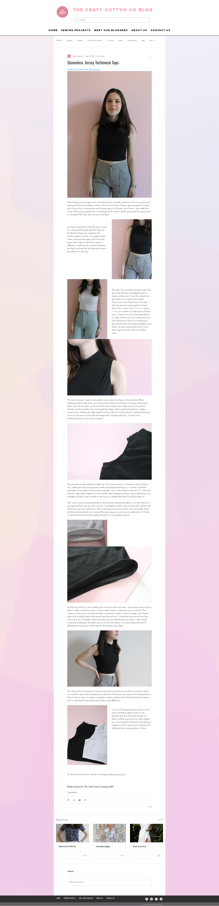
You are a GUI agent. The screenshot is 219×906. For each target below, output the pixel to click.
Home (121, 40)
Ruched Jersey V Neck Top (67, 846)
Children (80, 40)
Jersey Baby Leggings (103, 846)
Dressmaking (132, 40)
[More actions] (150, 56)
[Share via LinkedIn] (79, 800)
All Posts (59, 40)
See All (160, 820)
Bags (143, 40)
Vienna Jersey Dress (139, 846)
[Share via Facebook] (68, 800)
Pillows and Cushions (95, 40)
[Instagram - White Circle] (161, 899)
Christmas (110, 40)
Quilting (69, 40)
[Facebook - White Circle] (146, 899)
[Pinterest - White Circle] (156, 899)
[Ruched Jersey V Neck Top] (72, 833)
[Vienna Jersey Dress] (146, 833)
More (151, 40)
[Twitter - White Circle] (151, 899)
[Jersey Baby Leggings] (109, 833)
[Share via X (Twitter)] (74, 800)
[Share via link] (85, 800)
